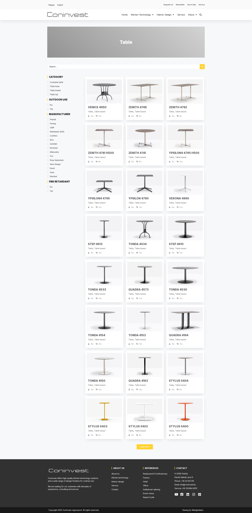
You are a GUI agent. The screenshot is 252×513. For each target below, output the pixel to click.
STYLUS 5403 (97, 426)
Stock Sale (191, 5)
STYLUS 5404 (178, 380)
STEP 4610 (176, 244)
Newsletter (180, 5)
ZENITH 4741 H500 (101, 153)
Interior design (164, 14)
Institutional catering (151, 489)
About (191, 14)
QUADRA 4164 (178, 335)
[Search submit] (202, 66)
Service (202, 5)
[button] (200, 14)
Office (145, 485)
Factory (146, 478)
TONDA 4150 (96, 380)
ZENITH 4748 (137, 107)
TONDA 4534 (137, 244)
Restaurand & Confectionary (155, 474)
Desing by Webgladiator (192, 510)
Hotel (145, 481)
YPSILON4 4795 (99, 198)
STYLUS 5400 (178, 426)
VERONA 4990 (179, 198)
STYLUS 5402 (138, 426)
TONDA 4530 (178, 289)
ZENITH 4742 (178, 107)
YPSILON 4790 (138, 198)
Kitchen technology (141, 14)
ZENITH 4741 (137, 153)
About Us (115, 474)
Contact (115, 489)
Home (125, 14)
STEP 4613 (95, 244)
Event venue (148, 493)
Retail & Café (148, 497)
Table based (99, 111)
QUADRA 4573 (138, 289)
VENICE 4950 (97, 107)
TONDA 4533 (97, 289)
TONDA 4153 (137, 335)
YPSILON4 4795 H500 (184, 153)
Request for (168, 5)
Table (90, 111)
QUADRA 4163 (138, 380)
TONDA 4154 (96, 335)
